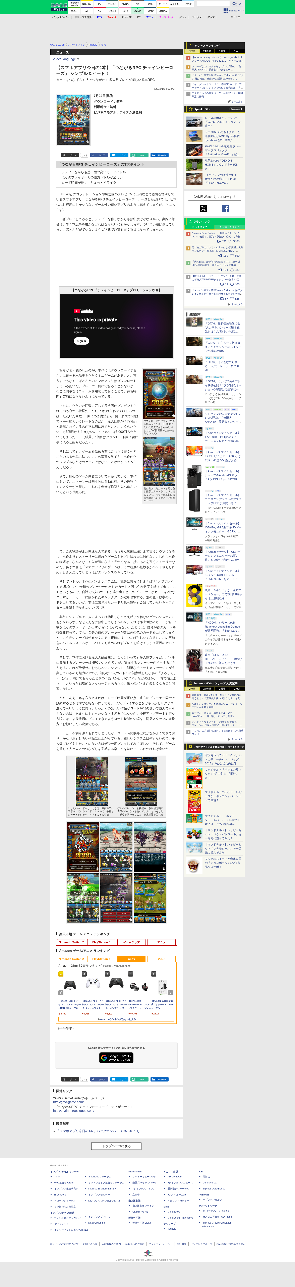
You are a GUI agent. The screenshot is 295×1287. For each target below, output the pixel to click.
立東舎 (136, 1194)
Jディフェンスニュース (180, 1182)
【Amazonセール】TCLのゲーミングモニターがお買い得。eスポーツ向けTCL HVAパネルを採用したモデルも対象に (223, 559)
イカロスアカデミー (178, 1200)
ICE (201, 1171)
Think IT (58, 1176)
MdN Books (174, 1211)
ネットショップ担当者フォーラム (106, 1182)
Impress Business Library (102, 1188)
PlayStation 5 (101, 942)
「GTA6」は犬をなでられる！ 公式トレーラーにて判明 (222, 366)
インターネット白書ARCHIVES (71, 1229)
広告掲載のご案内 (111, 1244)
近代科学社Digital (142, 1222)
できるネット (61, 1223)
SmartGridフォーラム (99, 1176)
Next (171, 993)
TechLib (172, 1228)
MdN (166, 1206)
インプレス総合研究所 (66, 1188)
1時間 (192, 51)
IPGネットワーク (208, 1205)
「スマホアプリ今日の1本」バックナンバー (97, 1131)
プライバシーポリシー (161, 1244)
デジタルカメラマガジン (67, 1217)
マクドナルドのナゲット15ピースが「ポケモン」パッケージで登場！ (223, 796)
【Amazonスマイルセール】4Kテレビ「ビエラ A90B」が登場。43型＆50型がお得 (223, 456)
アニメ (161, 942)
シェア (102, 155)
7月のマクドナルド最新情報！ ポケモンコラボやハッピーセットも (219, 748)
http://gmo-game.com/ (68, 1102)
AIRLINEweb (175, 1176)
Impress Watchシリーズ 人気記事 (216, 683)
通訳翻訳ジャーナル (178, 1188)
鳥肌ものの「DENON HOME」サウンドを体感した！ (222, 164)
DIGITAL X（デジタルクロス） (104, 1200)
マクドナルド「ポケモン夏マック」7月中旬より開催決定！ (223, 773)
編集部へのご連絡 (134, 1244)
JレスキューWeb (177, 1194)
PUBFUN (204, 1194)
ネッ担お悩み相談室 (65, 1206)
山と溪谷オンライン (143, 1205)
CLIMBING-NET (141, 1211)
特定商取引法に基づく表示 (231, 1244)
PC (139, 17)
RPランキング (199, 227)
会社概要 (181, 1244)
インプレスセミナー (99, 1194)
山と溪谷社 (134, 1200)
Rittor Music (135, 1171)
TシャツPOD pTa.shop (216, 1210)
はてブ (122, 155)
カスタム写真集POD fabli (217, 1216)
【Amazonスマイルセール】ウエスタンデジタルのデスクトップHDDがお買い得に (223, 499)
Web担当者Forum (63, 1182)
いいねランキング (229, 227)
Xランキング (202, 221)
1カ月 (237, 51)
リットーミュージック (144, 1176)
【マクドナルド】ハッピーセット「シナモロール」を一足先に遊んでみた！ (223, 848)
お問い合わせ (90, 1244)
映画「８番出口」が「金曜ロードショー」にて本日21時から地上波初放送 (223, 594)
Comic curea (210, 1182)
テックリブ (170, 1223)
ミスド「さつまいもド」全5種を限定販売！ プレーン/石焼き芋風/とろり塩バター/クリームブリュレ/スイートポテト (217, 725)
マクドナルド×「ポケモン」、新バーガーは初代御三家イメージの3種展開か (223, 820)
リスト (84, 155)
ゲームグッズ (131, 942)
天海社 (206, 1176)
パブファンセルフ (212, 1199)
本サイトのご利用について (64, 1244)
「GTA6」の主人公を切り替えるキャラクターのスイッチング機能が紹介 (223, 346)
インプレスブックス (99, 1216)
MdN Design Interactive (180, 1217)
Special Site (202, 109)
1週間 (222, 51)
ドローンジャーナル (65, 1200)
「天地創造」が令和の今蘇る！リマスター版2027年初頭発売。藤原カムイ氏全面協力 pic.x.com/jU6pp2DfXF (216, 265)
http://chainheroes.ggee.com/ (73, 1110)
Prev (61, 993)
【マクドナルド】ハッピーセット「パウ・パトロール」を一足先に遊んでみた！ (223, 834)
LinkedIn (162, 155)
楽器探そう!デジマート (144, 1182)
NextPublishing (96, 1222)
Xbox (131, 958)
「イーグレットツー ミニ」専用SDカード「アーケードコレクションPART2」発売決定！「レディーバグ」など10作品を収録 (217, 88)
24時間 (207, 51)
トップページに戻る (116, 1146)
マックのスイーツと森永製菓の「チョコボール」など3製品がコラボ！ (223, 862)
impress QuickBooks (214, 1188)
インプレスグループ (201, 1244)
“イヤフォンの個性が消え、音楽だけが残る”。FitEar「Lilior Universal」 (222, 178)
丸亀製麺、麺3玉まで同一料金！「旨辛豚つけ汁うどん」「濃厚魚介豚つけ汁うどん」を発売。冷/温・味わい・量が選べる (216, 698)
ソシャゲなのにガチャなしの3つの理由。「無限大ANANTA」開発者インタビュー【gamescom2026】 (216, 70)
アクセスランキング (207, 45)
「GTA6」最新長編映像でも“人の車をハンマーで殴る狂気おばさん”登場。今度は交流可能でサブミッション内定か (223, 331)
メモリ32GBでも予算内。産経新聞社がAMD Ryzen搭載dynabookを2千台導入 (222, 136)
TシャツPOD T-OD (143, 1188)
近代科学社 (134, 1217)
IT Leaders (60, 1194)
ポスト (73, 155)
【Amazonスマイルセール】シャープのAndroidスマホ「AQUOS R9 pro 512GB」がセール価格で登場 (217, 61)
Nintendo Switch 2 (71, 942)
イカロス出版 (171, 1171)
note (142, 155)
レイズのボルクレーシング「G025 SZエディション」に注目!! (223, 121)
